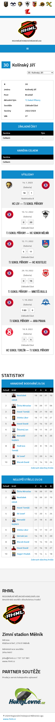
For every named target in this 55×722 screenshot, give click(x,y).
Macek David (23, 462)
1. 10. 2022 (27, 299)
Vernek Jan (22, 535)
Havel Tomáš (23, 411)
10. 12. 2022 (27, 211)
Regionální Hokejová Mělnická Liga (26, 41)
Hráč (14, 390)
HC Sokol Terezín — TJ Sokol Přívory (27, 350)
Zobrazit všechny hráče (42, 467)
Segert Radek (23, 553)
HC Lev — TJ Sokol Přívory (27, 204)
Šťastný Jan (22, 429)
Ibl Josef (21, 456)
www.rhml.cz (9, 718)
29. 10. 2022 (27, 270)
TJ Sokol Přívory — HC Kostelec (27, 262)
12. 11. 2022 (27, 241)
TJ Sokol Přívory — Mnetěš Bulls (27, 291)
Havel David (22, 423)
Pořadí (6, 390)
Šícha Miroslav (24, 405)
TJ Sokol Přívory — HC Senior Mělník (27, 233)
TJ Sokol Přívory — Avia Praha (27, 321)
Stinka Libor (22, 417)
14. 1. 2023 (27, 182)
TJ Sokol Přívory (32, 100)
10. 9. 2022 (27, 329)
